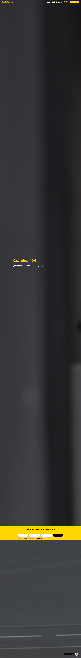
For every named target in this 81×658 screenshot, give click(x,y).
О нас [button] (25, 1)
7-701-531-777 (51, 1)
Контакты (39, 1)
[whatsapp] (65, 2)
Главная (21, 1)
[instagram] (67, 2)
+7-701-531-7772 (58, 1)
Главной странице (43, 266)
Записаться (57, 535)
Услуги (29, 1)
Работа (33, 1)
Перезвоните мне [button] (74, 1)
